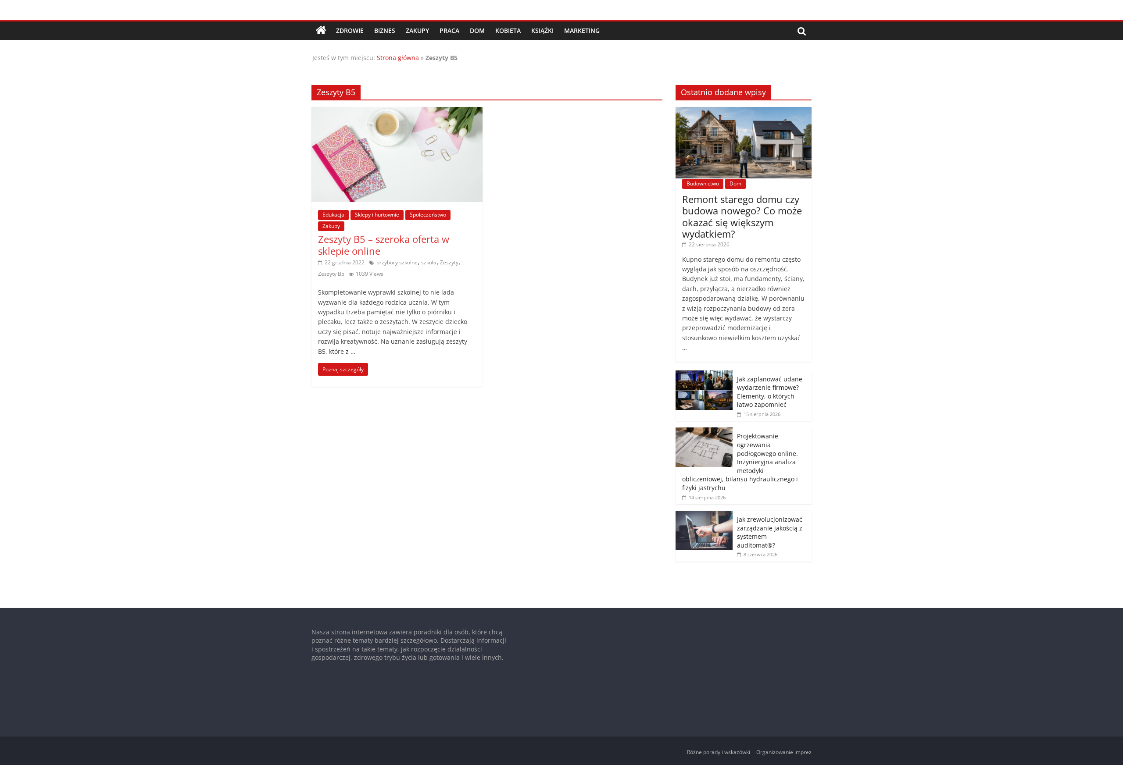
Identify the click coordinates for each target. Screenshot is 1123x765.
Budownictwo (703, 183)
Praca (449, 30)
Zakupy (417, 30)
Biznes (384, 30)
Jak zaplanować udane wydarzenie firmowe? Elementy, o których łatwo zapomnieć (769, 392)
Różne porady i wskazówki (718, 752)
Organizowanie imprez (784, 752)
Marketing (582, 30)
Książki (542, 30)
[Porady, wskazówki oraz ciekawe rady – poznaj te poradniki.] (321, 30)
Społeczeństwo (428, 214)
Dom (477, 30)
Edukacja (333, 214)
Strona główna (398, 57)
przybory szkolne (397, 262)
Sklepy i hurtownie (377, 214)
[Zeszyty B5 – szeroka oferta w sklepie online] (397, 112)
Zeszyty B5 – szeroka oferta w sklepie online (383, 244)
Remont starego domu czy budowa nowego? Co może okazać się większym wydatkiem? (742, 216)
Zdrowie (350, 30)
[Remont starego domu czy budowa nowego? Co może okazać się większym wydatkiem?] (744, 111)
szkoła (428, 262)
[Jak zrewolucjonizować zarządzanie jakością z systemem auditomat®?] (704, 515)
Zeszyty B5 (331, 274)
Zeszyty (449, 262)
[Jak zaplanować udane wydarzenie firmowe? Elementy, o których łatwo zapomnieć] (704, 375)
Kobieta (508, 30)
